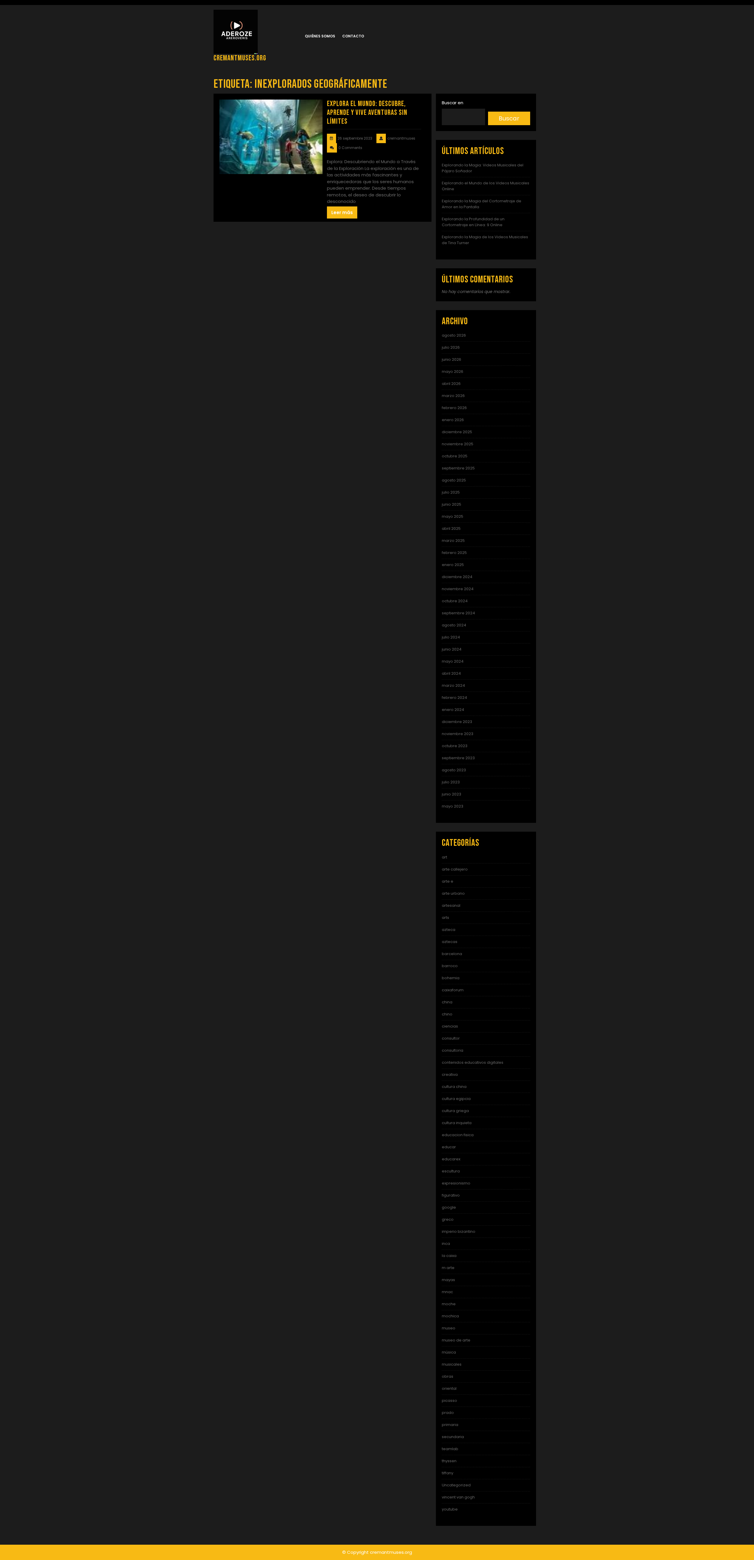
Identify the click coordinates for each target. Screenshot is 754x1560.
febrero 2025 (454, 552)
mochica (450, 1316)
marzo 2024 (453, 685)
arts (445, 917)
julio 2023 (451, 782)
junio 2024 (452, 649)
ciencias (450, 1026)
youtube (450, 1509)
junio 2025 (451, 504)
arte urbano (453, 893)
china (447, 1002)
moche (449, 1304)
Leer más (342, 212)
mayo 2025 (452, 516)
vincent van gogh (458, 1497)
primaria (450, 1424)
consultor (451, 1038)
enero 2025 (453, 565)
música (449, 1352)
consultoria (452, 1050)
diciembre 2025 (457, 432)
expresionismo (456, 1183)
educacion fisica (458, 1135)
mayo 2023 (452, 806)
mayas (448, 1280)
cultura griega (455, 1111)
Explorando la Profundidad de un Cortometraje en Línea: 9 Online (473, 222)
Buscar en (452, 103)
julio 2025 (451, 492)
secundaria (453, 1437)
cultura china (454, 1086)
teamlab (450, 1449)
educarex (451, 1159)
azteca (448, 929)
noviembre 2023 (457, 734)
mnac (447, 1292)
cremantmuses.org (240, 58)
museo (448, 1328)
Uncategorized (456, 1485)
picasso (449, 1400)
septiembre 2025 (458, 468)
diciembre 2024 (457, 577)
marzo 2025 (453, 540)
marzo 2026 (453, 395)
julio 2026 (451, 347)
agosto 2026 (454, 335)
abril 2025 (451, 528)
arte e (447, 881)
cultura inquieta (457, 1123)
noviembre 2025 (457, 444)
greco (448, 1219)
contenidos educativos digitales (472, 1062)
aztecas (449, 941)
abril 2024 (451, 673)
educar (449, 1147)
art (444, 857)
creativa (450, 1074)
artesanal (451, 905)
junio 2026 (451, 359)
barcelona (452, 954)
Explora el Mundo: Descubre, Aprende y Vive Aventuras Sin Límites (367, 112)
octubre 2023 (454, 746)
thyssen (449, 1461)
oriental (449, 1388)
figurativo (451, 1195)
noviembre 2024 (458, 589)
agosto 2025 (454, 480)
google (449, 1207)
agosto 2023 (454, 770)
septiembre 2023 (458, 758)
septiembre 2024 (458, 613)
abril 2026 (451, 383)
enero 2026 (453, 420)
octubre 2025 (454, 456)
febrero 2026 (454, 408)
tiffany (447, 1473)
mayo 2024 (453, 661)
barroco (450, 966)
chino (447, 1014)
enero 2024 (453, 709)
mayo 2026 (452, 371)
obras (447, 1376)
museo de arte (456, 1340)
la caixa (449, 1255)
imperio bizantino (458, 1231)
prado (448, 1412)
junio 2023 (451, 794)
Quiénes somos (320, 36)
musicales (452, 1364)
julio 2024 (451, 637)
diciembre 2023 (457, 721)
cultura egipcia (456, 1098)
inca (446, 1243)
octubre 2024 (455, 601)
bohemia (450, 978)
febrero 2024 (454, 697)
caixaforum (453, 990)
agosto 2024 (454, 625)
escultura (451, 1171)
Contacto (353, 36)
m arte (448, 1268)
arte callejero (455, 869)
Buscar (509, 118)
